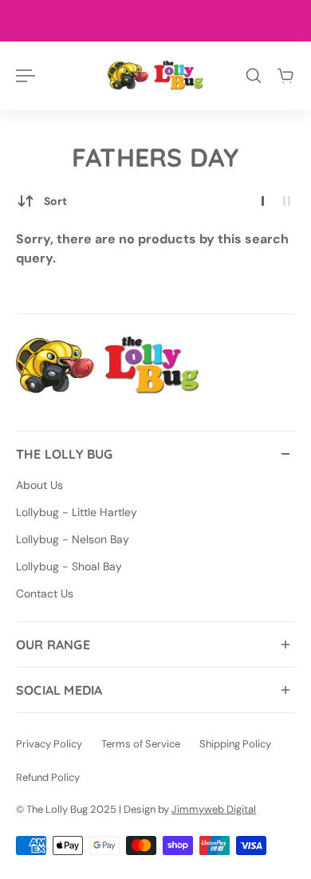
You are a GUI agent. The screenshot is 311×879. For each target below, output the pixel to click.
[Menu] (25, 75)
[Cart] (285, 75)
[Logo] (155, 75)
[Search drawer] (254, 75)
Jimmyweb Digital (213, 809)
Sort (55, 201)
